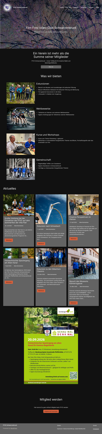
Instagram (96, 429)
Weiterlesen (9, 240)
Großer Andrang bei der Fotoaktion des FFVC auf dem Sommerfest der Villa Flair (17, 220)
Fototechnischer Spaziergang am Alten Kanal (17, 261)
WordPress (14, 428)
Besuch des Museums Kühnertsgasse (78, 282)
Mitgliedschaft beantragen (51, 411)
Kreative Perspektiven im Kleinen (80, 218)
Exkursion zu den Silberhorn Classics (49, 270)
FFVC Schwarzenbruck (20, 7)
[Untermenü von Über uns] (71, 7)
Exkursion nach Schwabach (48, 226)
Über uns (51, 66)
